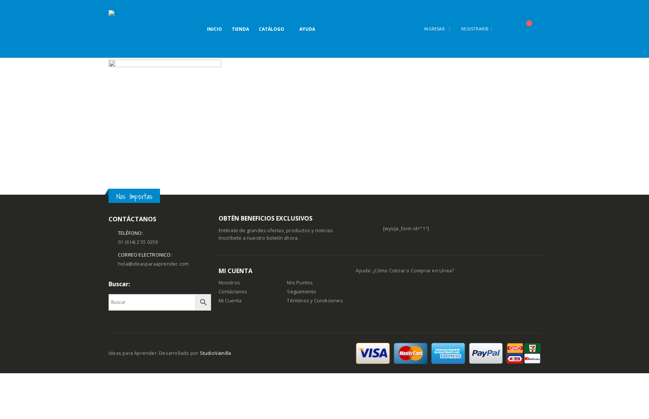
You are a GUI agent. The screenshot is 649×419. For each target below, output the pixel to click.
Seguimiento (301, 291)
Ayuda (307, 29)
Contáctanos (233, 291)
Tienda (240, 29)
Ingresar (434, 29)
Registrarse (475, 29)
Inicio (214, 29)
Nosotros (229, 282)
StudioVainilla (215, 353)
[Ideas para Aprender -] (127, 29)
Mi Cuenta (230, 300)
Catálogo (271, 29)
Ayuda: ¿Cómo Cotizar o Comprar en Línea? (405, 270)
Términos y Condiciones (315, 300)
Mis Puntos (300, 282)
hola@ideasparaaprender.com (153, 264)
